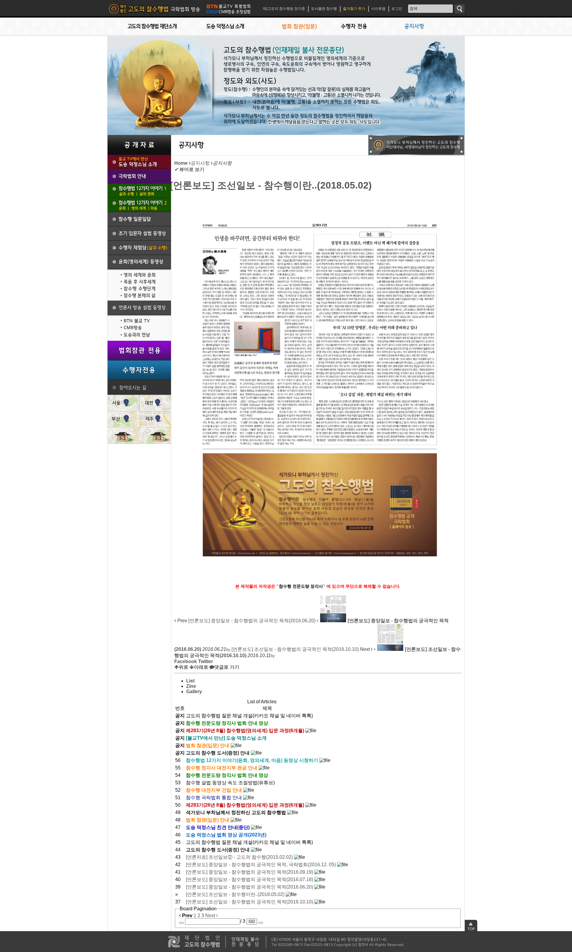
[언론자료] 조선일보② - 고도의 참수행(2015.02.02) (240, 857)
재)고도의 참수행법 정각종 (284, 9)
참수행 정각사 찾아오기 (139, 387)
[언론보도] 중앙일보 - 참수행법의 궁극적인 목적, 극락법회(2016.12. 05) (261, 864)
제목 (267, 708)
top (471, 926)
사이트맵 (378, 9)
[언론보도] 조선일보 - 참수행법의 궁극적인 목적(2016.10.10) (250, 901)
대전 (155, 402)
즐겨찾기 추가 (354, 9)
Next (210, 915)
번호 (180, 708)
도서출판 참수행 (324, 9)
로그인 (396, 9)
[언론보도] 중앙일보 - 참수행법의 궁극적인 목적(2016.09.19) (250, 872)
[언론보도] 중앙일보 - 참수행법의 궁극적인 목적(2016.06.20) (250, 886)
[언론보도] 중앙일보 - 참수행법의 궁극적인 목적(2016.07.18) (250, 879)
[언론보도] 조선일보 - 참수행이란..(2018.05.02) (271, 185)
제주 (155, 419)
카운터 (163, 947)
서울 (123, 402)
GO (252, 921)
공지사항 (200, 163)
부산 (123, 419)
